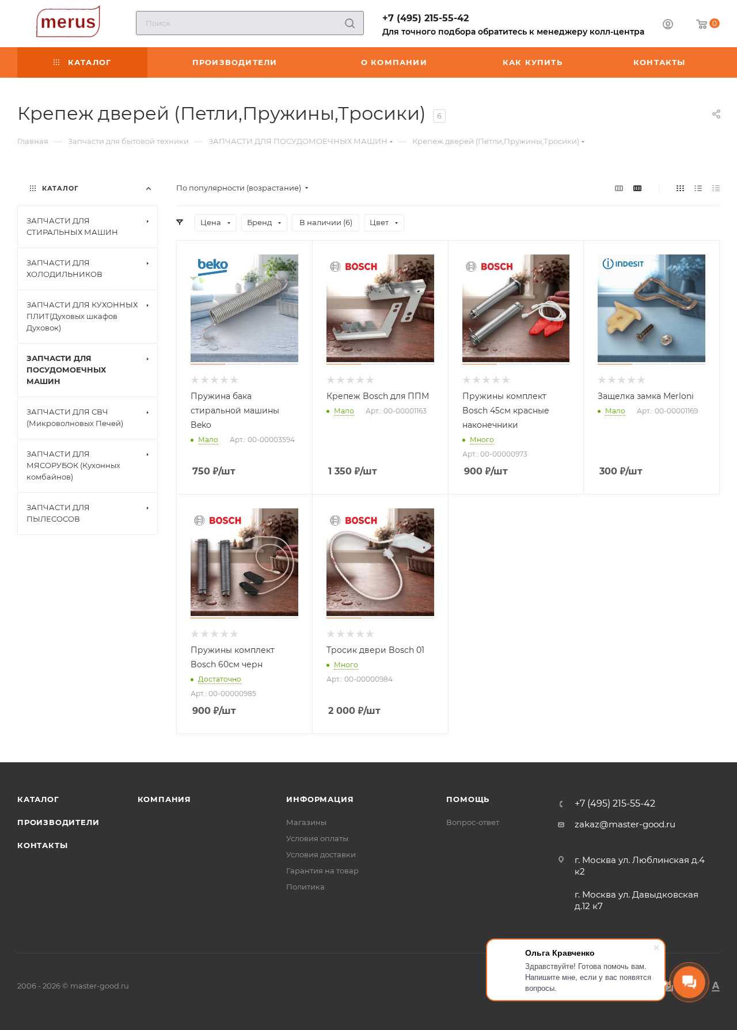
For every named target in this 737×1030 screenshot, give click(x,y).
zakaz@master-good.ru (625, 824)
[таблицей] (716, 187)
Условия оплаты (317, 838)
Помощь (467, 799)
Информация (320, 799)
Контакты (42, 845)
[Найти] (350, 23)
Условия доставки (321, 854)
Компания (164, 799)
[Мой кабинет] (668, 25)
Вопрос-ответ (472, 822)
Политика (305, 886)
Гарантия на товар (322, 870)
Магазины (306, 822)
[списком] (698, 187)
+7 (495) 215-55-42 (425, 18)
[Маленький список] (619, 187)
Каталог (38, 799)
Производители (58, 822)
